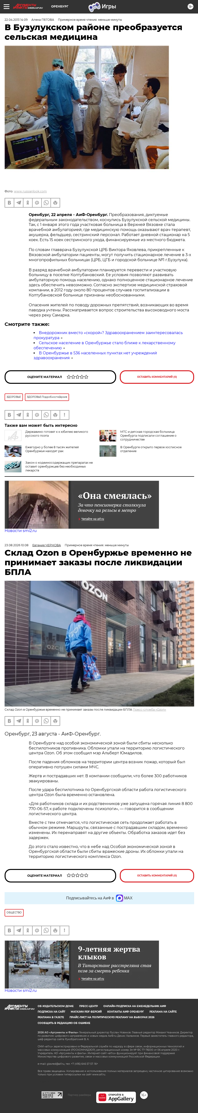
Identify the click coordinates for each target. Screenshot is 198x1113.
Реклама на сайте (163, 1011)
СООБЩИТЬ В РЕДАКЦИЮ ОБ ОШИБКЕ (64, 1023)
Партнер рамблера (79, 1094)
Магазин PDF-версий (86, 1011)
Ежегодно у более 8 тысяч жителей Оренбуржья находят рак (52, 449)
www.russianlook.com (30, 191)
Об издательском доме (56, 1006)
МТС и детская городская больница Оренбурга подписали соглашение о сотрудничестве (148, 435)
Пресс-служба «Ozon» (149, 709)
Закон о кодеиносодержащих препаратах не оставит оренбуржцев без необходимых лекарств (59, 466)
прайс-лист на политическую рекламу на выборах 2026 (112, 1017)
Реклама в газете (51, 1017)
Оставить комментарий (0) (157, 376)
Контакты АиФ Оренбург (125, 1011)
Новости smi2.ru (21, 530)
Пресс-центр (88, 1006)
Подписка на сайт (51, 1011)
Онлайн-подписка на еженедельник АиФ (134, 1006)
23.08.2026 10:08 (16, 545)
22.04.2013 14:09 (16, 19)
